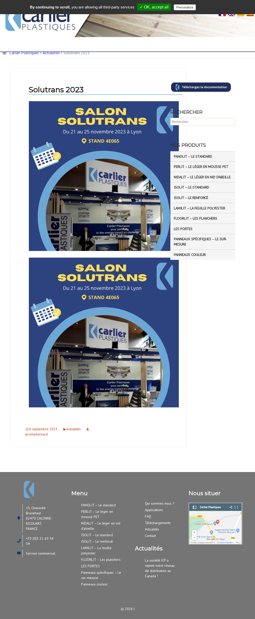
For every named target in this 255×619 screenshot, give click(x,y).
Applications (145, 40)
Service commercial (40, 553)
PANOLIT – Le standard (193, 156)
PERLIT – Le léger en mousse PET (201, 166)
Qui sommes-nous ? (61, 40)
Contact (43, 47)
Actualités (73, 429)
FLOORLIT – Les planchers (195, 218)
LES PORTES (183, 229)
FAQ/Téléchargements (191, 40)
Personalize (184, 7)
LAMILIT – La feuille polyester (199, 208)
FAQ (148, 516)
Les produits (107, 40)
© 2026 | (127, 609)
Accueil (20, 40)
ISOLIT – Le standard (191, 187)
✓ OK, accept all (154, 7)
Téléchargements (158, 523)
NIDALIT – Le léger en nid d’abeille (202, 177)
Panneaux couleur (190, 254)
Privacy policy (213, 7)
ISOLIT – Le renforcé (191, 197)
